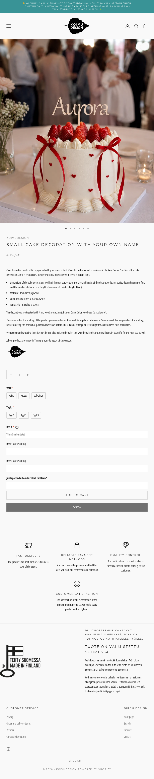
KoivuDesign (17, 237)
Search (127, 723)
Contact (127, 737)
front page (129, 717)
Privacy (9, 717)
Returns (10, 730)
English (75, 760)
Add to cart (77, 495)
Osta (77, 507)
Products (128, 730)
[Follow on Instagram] (8, 749)
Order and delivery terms (18, 723)
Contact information (16, 737)
